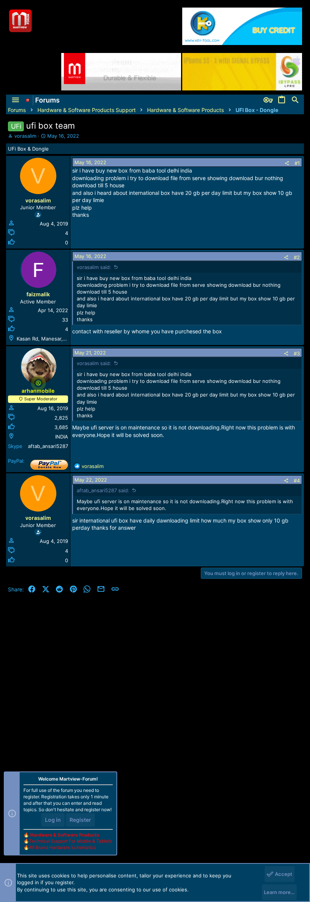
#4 (297, 480)
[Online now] (38, 383)
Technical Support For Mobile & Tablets (70, 841)
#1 (297, 163)
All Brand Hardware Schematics (62, 847)
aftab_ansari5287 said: (103, 490)
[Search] (295, 100)
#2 (297, 257)
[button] (15, 100)
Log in (53, 819)
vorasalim (25, 136)
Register (80, 819)
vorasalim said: (94, 267)
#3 (297, 353)
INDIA (61, 437)
